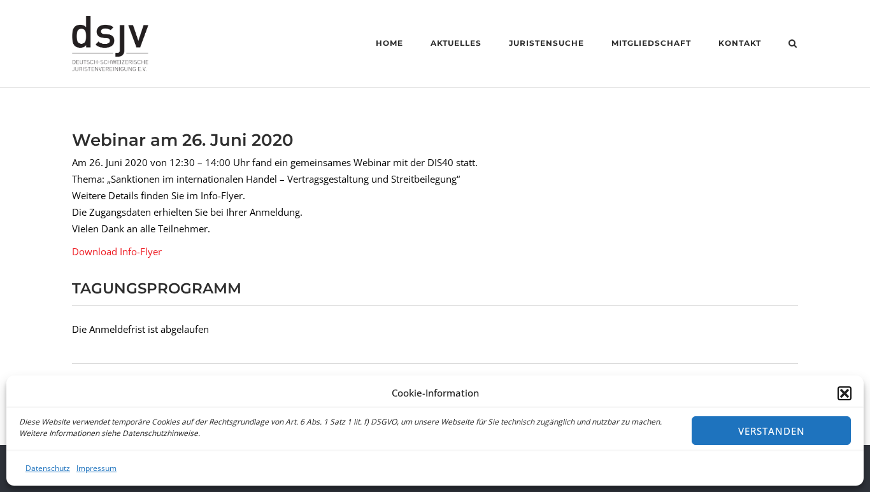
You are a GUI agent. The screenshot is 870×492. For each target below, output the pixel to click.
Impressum (96, 468)
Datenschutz (47, 468)
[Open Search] (792, 44)
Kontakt (739, 43)
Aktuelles (456, 43)
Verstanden (771, 431)
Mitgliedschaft (651, 43)
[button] (844, 393)
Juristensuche (546, 43)
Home (389, 43)
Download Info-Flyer (117, 251)
